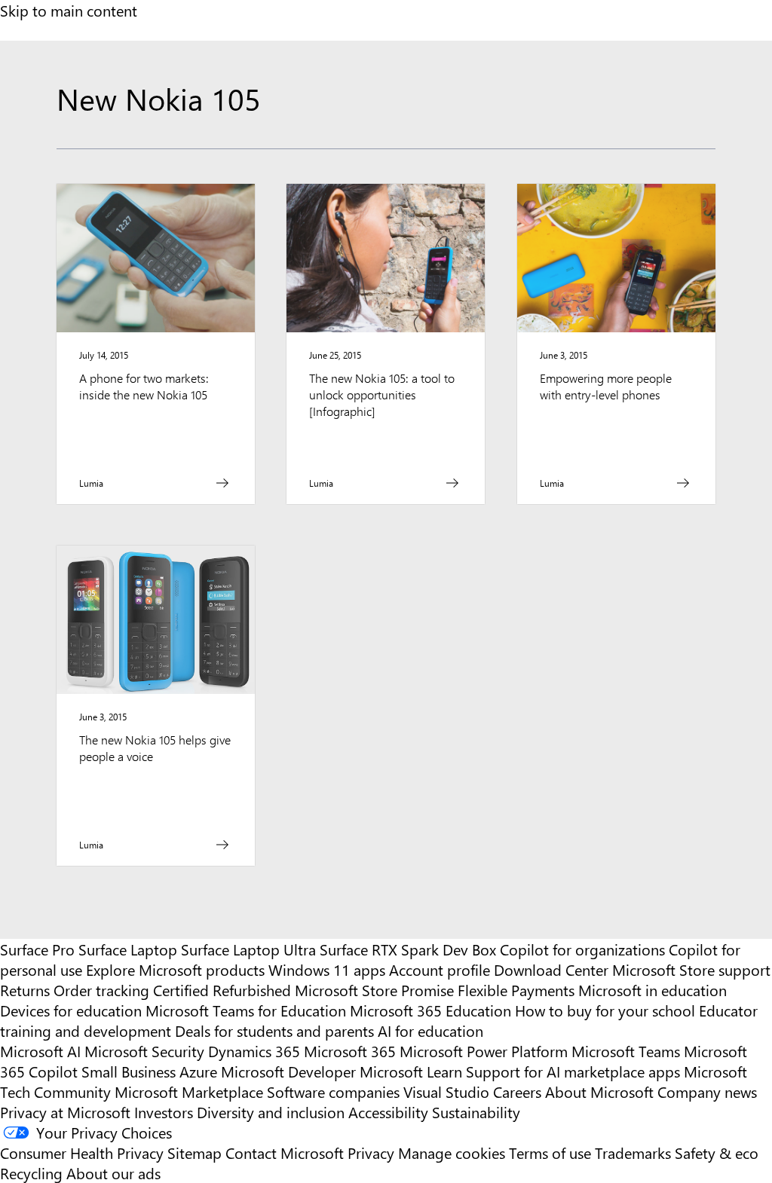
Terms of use (550, 1152)
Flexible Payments (516, 990)
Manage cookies (451, 1152)
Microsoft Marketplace (189, 1091)
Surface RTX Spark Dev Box (408, 949)
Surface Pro (37, 949)
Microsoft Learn (411, 1071)
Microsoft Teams (625, 1051)
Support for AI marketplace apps (573, 1071)
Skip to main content (68, 10)
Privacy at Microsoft (65, 1112)
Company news (707, 1091)
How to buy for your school (605, 1010)
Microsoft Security (144, 1051)
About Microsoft (599, 1091)
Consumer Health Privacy (82, 1152)
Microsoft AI (40, 1051)
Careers (517, 1091)
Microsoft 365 (350, 1051)
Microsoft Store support (691, 969)
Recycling (31, 1173)
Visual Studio (446, 1091)
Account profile (439, 969)
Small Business (128, 1071)
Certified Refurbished (222, 990)
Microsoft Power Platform (484, 1051)
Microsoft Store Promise (374, 990)
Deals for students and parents (274, 1030)
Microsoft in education (652, 990)
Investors (163, 1112)
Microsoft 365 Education (430, 1010)
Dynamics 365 (254, 1051)
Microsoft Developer (288, 1071)
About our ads (113, 1173)
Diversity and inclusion (271, 1112)
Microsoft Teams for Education (246, 1010)
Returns (25, 990)
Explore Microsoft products (175, 969)
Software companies (333, 1091)
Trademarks (633, 1152)
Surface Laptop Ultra (248, 949)
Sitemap (194, 1152)
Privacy (373, 1152)
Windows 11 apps (326, 969)
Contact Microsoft (284, 1152)
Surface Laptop (127, 949)
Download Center (551, 969)
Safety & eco (716, 1152)
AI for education (430, 1030)
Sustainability (476, 1112)
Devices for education (71, 1010)
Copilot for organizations (582, 949)
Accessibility (388, 1112)
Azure (198, 1071)
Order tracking (101, 990)
